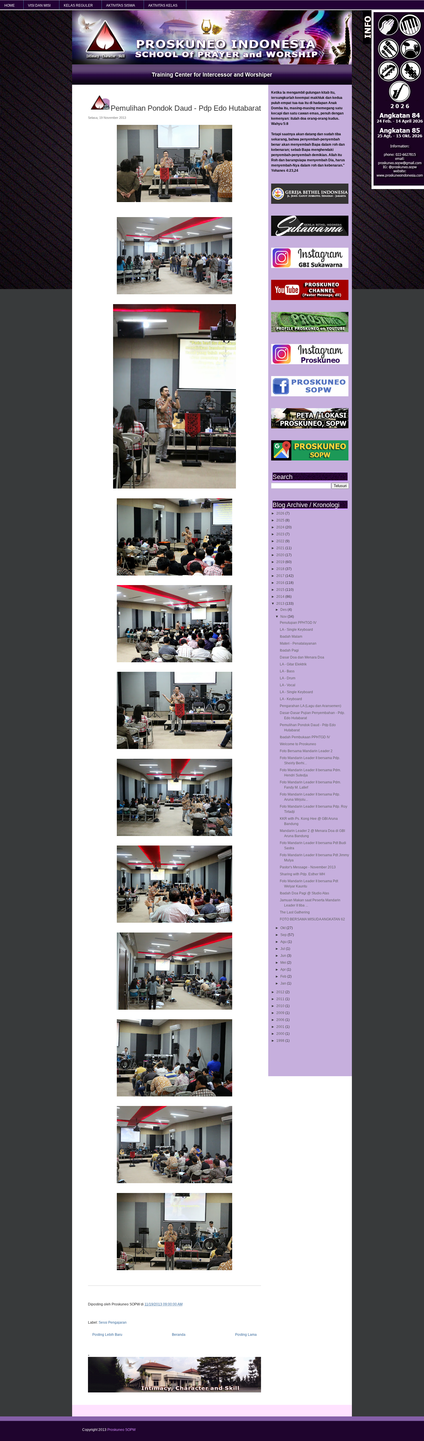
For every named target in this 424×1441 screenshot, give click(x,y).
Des (284, 610)
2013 (280, 604)
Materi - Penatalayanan (298, 643)
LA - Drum (287, 678)
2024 (280, 527)
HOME (9, 5)
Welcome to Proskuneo (298, 744)
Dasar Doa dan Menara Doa (302, 657)
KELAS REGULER (78, 5)
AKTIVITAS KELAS (162, 5)
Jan (283, 983)
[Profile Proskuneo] (309, 331)
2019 (280, 562)
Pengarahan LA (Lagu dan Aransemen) (310, 706)
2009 (280, 1013)
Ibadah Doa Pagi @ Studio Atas (304, 893)
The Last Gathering (295, 912)
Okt (283, 928)
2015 (280, 590)
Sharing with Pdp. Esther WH (302, 874)
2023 (280, 534)
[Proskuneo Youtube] (309, 299)
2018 (280, 569)
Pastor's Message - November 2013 (308, 867)
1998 (280, 1041)
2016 (280, 583)
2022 (280, 541)
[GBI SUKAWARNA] (309, 235)
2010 (280, 1006)
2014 (280, 597)
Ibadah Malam (291, 637)
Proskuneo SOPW (121, 1430)
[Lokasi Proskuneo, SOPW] (309, 427)
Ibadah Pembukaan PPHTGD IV (305, 737)
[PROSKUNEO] (309, 363)
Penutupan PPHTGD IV (298, 623)
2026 (280, 513)
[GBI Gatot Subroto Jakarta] (309, 203)
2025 (280, 520)
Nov (284, 617)
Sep (284, 935)
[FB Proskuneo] (309, 395)
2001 (280, 1027)
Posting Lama (246, 1335)
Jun (283, 956)
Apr (283, 970)
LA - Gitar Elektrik (293, 664)
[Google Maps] (309, 459)
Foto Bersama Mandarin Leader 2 (306, 751)
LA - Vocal (287, 685)
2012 (280, 992)
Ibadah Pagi (289, 650)
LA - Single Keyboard (296, 630)
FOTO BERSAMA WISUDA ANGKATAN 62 (312, 919)
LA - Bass (287, 671)
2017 (280, 576)
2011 (280, 999)
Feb (283, 976)
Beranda (178, 1335)
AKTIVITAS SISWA (120, 5)
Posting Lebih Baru (107, 1335)
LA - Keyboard (291, 699)
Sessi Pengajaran (113, 1322)
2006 (280, 1020)
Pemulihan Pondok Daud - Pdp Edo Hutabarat (184, 108)
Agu (284, 942)
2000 (280, 1034)
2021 (280, 548)
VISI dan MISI (39, 5)
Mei (283, 963)
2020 (280, 555)
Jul (283, 949)
